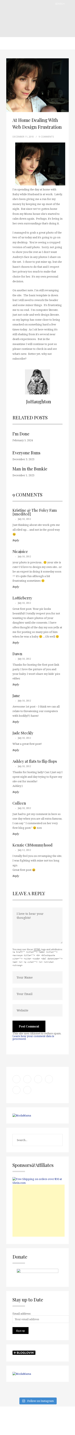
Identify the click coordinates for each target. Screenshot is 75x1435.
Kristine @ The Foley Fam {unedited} (34, 512)
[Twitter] (26, 1420)
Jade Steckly (22, 732)
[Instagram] (15, 1420)
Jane (16, 695)
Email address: (21, 1313)
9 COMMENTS (46, 136)
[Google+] (48, 1420)
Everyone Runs (26, 452)
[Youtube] (37, 1428)
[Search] (70, 3)
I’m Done (20, 433)
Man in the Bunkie (29, 468)
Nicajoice (20, 551)
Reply (15, 540)
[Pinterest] (59, 1420)
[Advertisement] (38, 1211)
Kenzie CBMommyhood (32, 845)
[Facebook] (37, 1420)
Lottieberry (22, 597)
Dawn (17, 653)
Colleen (19, 803)
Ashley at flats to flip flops (34, 761)
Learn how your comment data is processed (33, 1037)
